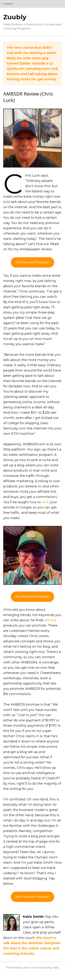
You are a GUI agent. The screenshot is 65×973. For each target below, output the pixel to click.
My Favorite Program (33, 262)
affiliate (50, 620)
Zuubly (14, 17)
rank (45, 502)
